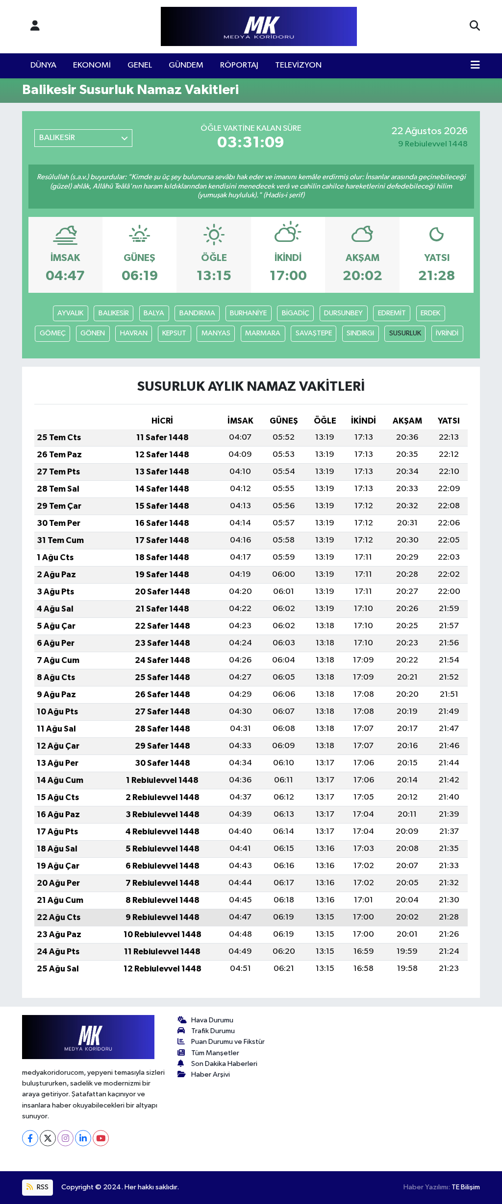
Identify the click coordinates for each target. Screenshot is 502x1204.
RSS (42, 1187)
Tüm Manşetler (215, 1053)
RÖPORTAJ (239, 65)
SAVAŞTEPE (314, 333)
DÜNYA (43, 65)
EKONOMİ (92, 65)
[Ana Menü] (475, 65)
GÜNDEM (186, 65)
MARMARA (262, 333)
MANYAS (215, 333)
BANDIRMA (197, 313)
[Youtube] (101, 1138)
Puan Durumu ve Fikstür (228, 1041)
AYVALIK (70, 313)
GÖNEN (92, 333)
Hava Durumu (212, 1020)
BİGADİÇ (295, 313)
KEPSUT (174, 333)
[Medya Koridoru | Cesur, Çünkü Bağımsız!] (259, 26)
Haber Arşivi (210, 1074)
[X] (48, 1138)
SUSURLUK (405, 333)
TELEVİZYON (298, 65)
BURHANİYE (248, 313)
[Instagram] (65, 1138)
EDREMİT (392, 313)
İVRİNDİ (447, 333)
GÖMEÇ (53, 333)
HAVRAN (134, 333)
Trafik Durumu (213, 1031)
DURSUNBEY (343, 313)
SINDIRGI (360, 333)
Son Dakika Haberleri (224, 1063)
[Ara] (475, 26)
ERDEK (430, 313)
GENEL (139, 65)
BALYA (154, 313)
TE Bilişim (466, 1187)
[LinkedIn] (83, 1138)
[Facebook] (30, 1138)
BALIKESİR (114, 313)
